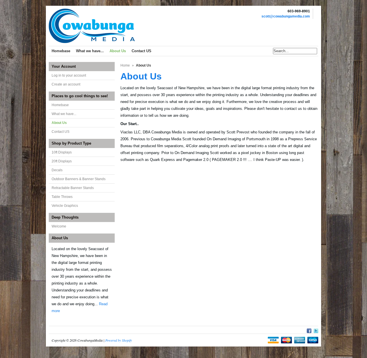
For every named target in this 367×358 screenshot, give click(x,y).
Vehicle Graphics (65, 206)
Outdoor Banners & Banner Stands (79, 179)
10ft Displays (62, 152)
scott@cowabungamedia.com (285, 16)
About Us (59, 123)
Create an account (66, 84)
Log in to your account (69, 75)
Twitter (316, 330)
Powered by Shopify (118, 340)
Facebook (309, 330)
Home (125, 65)
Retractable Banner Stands (73, 188)
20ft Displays (62, 161)
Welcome (59, 226)
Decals (57, 170)
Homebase (60, 105)
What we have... (64, 114)
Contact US (60, 132)
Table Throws (62, 197)
